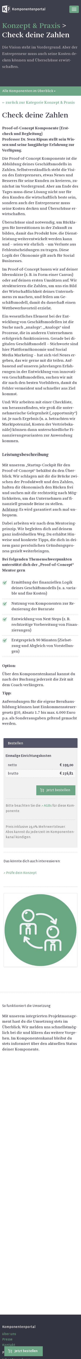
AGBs (48, 805)
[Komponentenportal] (23, 9)
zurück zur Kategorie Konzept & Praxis (40, 103)
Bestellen (15, 743)
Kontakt (8, 1345)
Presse (7, 1339)
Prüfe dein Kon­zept (21, 873)
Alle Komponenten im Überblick (28, 91)
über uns (9, 1334)
